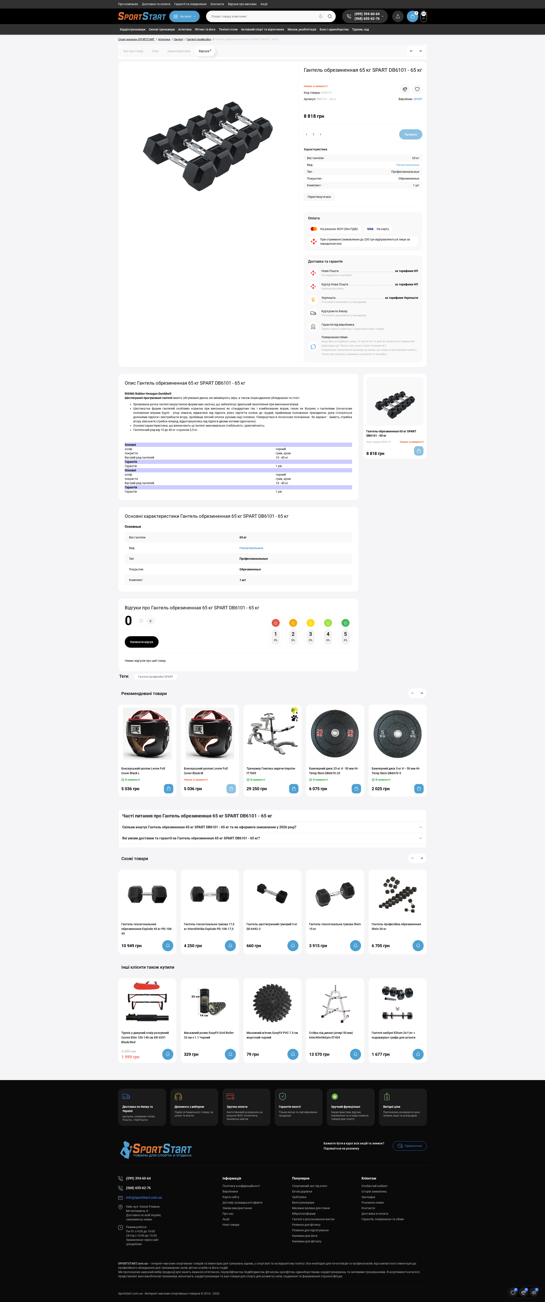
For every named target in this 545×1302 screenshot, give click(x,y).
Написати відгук (141, 642)
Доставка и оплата (374, 1213)
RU (423, 18)
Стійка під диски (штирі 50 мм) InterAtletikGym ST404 (331, 1035)
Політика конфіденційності (241, 1186)
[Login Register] (398, 16)
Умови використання (237, 1208)
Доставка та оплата (156, 4)
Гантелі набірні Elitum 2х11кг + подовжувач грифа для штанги (393, 1035)
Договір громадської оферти (242, 1202)
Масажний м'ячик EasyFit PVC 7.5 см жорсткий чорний (272, 1035)
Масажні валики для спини (311, 1208)
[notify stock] (167, 945)
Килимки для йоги (304, 1235)
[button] (413, 693)
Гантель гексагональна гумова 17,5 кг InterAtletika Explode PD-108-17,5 (209, 926)
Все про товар (133, 51)
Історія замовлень (374, 1191)
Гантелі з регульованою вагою (313, 1219)
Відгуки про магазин (242, 4)
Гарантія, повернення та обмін (382, 1219)
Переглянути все (319, 197)
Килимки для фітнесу (306, 1241)
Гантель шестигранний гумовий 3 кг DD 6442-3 (272, 926)
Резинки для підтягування (310, 1230)
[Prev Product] (411, 51)
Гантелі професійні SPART (155, 676)
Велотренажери (303, 1202)
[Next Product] (420, 51)
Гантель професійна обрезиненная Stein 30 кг (396, 926)
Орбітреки (299, 1197)
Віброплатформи (304, 1213)
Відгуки (205, 51)
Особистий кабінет (374, 1186)
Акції (264, 4)
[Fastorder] (139, 762)
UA (423, 14)
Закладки (368, 1197)
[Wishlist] (417, 89)
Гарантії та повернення (190, 4)
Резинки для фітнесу (306, 1224)
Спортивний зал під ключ (309, 1186)
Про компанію (128, 4)
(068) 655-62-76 (367, 19)
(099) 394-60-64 (367, 14)
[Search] (320, 16)
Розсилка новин (372, 1202)
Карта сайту (230, 1197)
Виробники (230, 1191)
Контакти (217, 4)
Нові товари (230, 1224)
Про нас (228, 1213)
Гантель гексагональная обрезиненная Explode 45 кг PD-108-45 (146, 928)
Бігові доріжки (302, 1191)
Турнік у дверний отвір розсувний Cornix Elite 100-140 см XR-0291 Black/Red (145, 1037)
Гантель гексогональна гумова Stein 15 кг (335, 926)
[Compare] (405, 89)
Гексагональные (407, 165)
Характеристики (178, 51)
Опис (155, 51)
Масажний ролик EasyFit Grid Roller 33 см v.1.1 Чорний (209, 1035)
